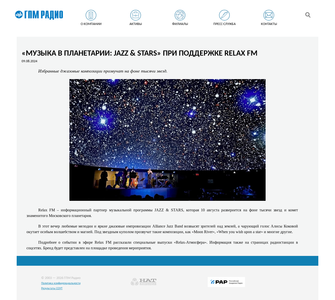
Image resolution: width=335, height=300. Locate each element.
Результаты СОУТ (52, 288)
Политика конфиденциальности (60, 283)
